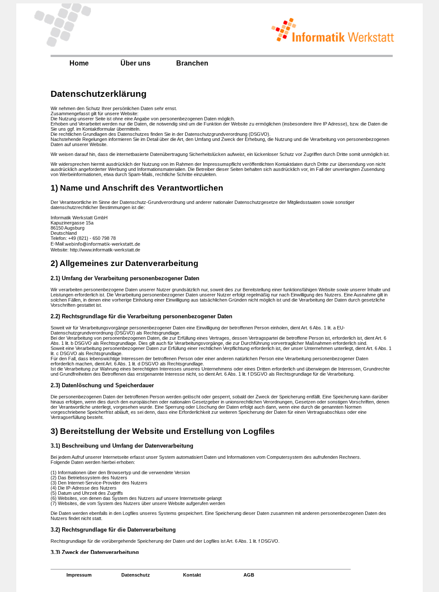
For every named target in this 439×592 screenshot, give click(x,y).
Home (79, 63)
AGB (249, 574)
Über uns (135, 63)
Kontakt (192, 574)
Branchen (192, 63)
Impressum (79, 574)
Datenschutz (135, 574)
